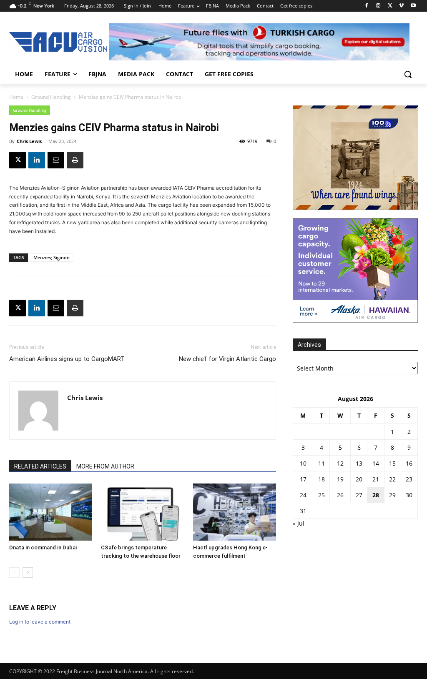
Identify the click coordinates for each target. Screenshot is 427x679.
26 (340, 495)
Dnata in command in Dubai (43, 547)
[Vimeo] (401, 6)
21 (375, 479)
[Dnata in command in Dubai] (50, 512)
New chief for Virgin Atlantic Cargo (227, 359)
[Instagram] (378, 6)
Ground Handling (51, 96)
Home (16, 96)
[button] (408, 74)
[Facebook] (367, 6)
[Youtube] (413, 6)
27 (359, 495)
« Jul (298, 523)
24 (303, 495)
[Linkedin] (36, 160)
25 (321, 495)
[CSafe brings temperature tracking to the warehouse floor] (142, 512)
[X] (390, 6)
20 (359, 479)
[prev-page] (14, 572)
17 (303, 479)
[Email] (56, 160)
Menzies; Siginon (51, 257)
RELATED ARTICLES (40, 466)
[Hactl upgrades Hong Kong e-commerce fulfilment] (234, 512)
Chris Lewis (29, 141)
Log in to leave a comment (39, 622)
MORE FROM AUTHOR (105, 466)
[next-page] (28, 572)
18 (321, 479)
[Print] (75, 160)
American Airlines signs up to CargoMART (67, 359)
